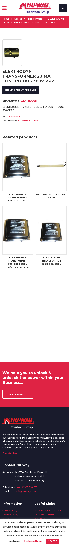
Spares (18, 18)
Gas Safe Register (44, 514)
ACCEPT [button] (52, 541)
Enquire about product (20, 90)
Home (5, 18)
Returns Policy (10, 514)
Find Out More (10, 453)
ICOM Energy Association (48, 510)
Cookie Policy (9, 510)
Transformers (35, 18)
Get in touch (16, 394)
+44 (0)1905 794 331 (26, 487)
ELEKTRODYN (28, 100)
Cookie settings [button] (33, 541)
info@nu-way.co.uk (26, 491)
